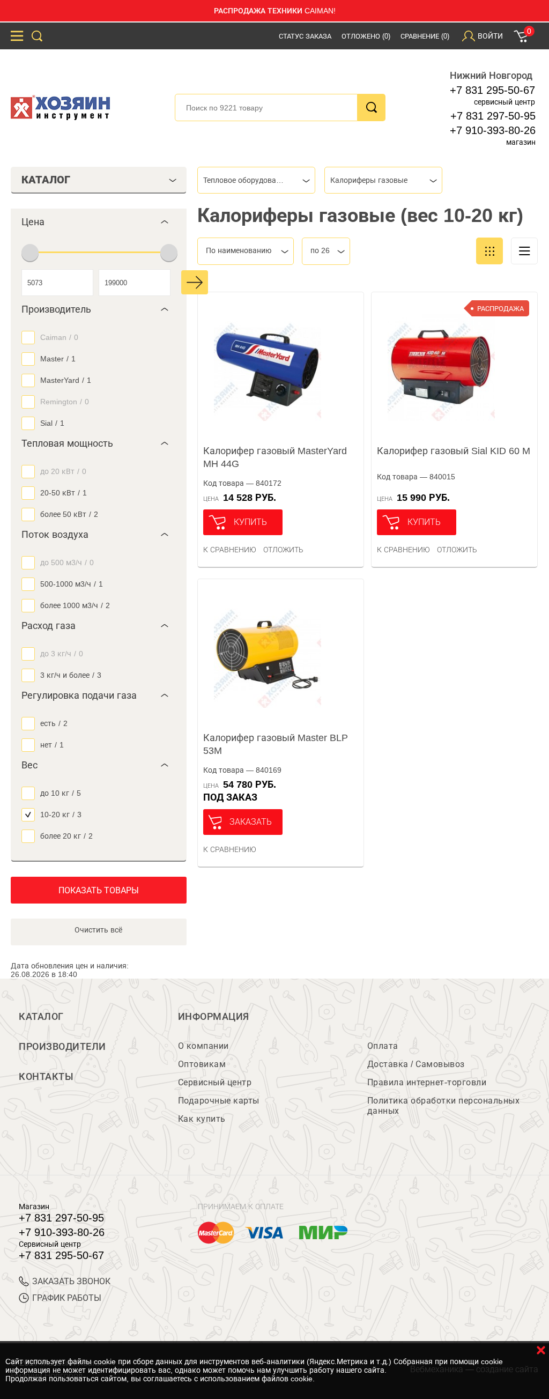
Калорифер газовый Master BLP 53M (275, 744)
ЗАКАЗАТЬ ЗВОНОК (71, 1281)
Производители (62, 1046)
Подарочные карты (218, 1100)
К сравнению (229, 549)
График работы (66, 1297)
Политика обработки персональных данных (443, 1105)
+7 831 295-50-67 (492, 90)
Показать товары (98, 890)
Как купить (202, 1118)
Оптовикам (202, 1064)
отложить (283, 549)
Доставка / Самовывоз (416, 1064)
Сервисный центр (215, 1082)
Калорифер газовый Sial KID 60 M (453, 451)
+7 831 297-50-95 (493, 116)
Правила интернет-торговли (427, 1082)
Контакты (46, 1076)
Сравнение (424, 36)
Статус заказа (305, 36)
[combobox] (256, 180)
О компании (203, 1045)
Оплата (382, 1045)
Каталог (41, 1016)
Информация (213, 1016)
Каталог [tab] (45, 180)
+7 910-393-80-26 (493, 130)
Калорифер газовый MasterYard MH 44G (275, 457)
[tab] (99, 222)
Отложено (366, 36)
